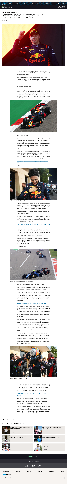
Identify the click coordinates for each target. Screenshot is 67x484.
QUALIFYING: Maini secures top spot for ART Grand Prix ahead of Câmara (52, 428)
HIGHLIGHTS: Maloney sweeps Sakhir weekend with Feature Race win (31, 303)
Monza (4, 6)
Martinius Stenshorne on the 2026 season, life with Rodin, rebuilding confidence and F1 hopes (21, 437)
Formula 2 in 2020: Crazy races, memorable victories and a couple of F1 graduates (21, 428)
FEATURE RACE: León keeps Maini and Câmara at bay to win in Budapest (20, 445)
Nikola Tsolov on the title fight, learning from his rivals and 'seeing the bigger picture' (53, 445)
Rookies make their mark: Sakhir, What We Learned (27, 84)
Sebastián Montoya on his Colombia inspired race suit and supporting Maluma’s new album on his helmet (53, 437)
